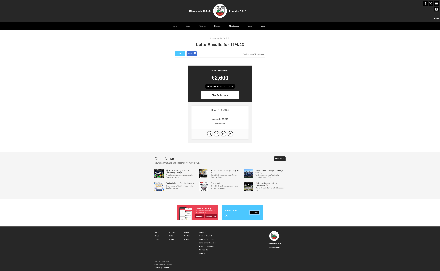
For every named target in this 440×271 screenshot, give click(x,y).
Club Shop (203, 253)
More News (279, 159)
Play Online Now (220, 95)
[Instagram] (436, 9)
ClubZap (166, 267)
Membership (234, 26)
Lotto (250, 26)
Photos (187, 232)
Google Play (211, 216)
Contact (187, 236)
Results (217, 26)
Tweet (178, 54)
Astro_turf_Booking (206, 246)
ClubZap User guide (206, 239)
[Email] (436, 3)
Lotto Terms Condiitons (207, 243)
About (171, 239)
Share (190, 54)
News (188, 26)
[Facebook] (425, 3)
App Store (199, 216)
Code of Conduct (205, 236)
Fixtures (202, 26)
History (187, 239)
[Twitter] (431, 3)
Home (174, 26)
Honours (202, 232)
